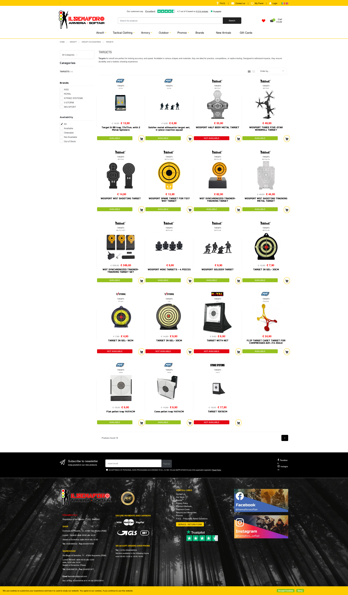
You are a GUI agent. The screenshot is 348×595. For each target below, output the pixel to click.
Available (68, 128)
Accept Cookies (285, 590)
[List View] (253, 71)
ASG (66, 89)
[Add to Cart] (141, 138)
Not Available (70, 137)
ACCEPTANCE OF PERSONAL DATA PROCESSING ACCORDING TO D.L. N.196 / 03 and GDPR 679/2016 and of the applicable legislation (165, 470)
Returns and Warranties (186, 512)
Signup (166, 463)
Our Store (180, 497)
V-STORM (69, 102)
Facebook (283, 462)
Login (275, 3)
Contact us (240, 3)
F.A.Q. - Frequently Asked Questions (191, 518)
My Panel (259, 3)
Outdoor (164, 32)
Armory (145, 32)
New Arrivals (223, 32)
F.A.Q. (222, 3)
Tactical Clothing (122, 32)
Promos (182, 32)
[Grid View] (249, 71)
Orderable (69, 132)
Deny (300, 590)
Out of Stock (70, 141)
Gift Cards (246, 32)
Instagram (283, 468)
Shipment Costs (183, 509)
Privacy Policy (182, 503)
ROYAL (67, 93)
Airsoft (100, 32)
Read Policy (216, 470)
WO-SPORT (70, 106)
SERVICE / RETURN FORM (190, 524)
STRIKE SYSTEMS (73, 98)
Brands (199, 32)
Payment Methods (184, 506)
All (65, 123)
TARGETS (120, 86)
